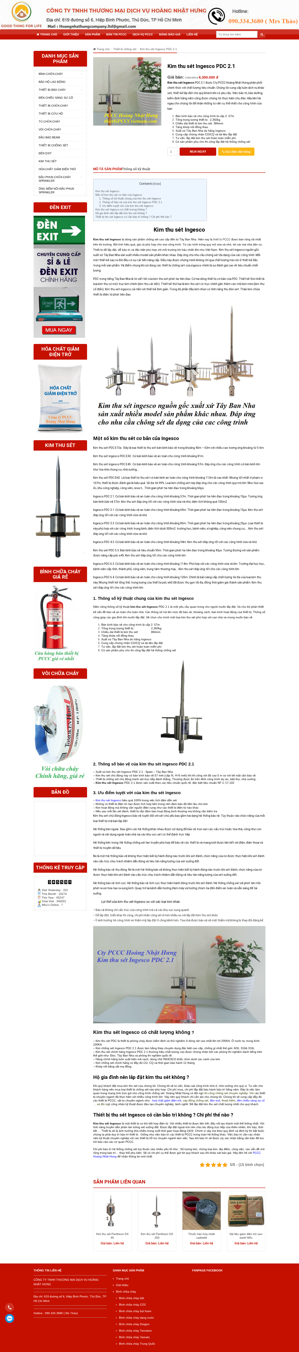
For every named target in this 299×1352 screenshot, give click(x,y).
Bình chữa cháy (51, 74)
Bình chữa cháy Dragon (134, 1324)
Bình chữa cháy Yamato (134, 1337)
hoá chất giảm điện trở (166, 1100)
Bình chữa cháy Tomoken (135, 1330)
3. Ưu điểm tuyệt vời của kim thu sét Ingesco (126, 205)
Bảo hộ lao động (52, 81)
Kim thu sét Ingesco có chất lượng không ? (121, 209)
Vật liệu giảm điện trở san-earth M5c (246, 1235)
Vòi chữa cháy (50, 129)
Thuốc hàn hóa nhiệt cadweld (201, 1235)
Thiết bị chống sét (53, 145)
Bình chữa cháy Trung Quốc (137, 1343)
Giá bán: (175, 77)
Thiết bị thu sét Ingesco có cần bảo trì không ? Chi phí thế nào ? (133, 216)
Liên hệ (192, 34)
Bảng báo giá (169, 34)
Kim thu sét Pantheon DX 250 (157, 1235)
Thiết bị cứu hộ (51, 113)
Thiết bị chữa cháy (53, 105)
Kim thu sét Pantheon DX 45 (112, 1235)
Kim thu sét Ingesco (107, 191)
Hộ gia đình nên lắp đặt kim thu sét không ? (121, 213)
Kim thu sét (48, 161)
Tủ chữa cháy (49, 121)
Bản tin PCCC (116, 34)
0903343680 (9, 1318)
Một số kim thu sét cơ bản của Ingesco (118, 194)
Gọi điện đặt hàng (237, 151)
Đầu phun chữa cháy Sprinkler (55, 178)
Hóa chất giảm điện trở (57, 169)
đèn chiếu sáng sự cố (251, 1100)
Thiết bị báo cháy (52, 89)
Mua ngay (198, 151)
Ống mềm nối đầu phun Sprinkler (56, 190)
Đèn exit (45, 153)
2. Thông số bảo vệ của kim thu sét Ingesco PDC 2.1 (130, 202)
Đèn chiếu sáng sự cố (56, 97)
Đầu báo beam (49, 137)
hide (157, 184)
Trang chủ (48, 34)
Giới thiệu (71, 34)
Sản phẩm (92, 34)
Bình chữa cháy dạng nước (136, 1317)
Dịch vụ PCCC (143, 34)
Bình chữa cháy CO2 (132, 1304)
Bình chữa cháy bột (131, 1298)
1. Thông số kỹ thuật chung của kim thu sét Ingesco (130, 198)
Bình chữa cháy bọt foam (135, 1311)
